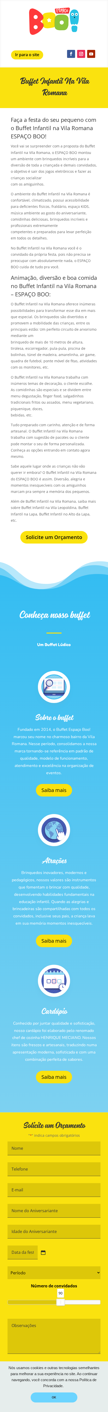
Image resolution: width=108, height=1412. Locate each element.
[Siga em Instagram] (81, 54)
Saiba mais (54, 790)
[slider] (60, 1302)
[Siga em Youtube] (91, 54)
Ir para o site (27, 54)
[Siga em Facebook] (71, 54)
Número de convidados (54, 1286)
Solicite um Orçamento (54, 537)
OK (54, 1397)
